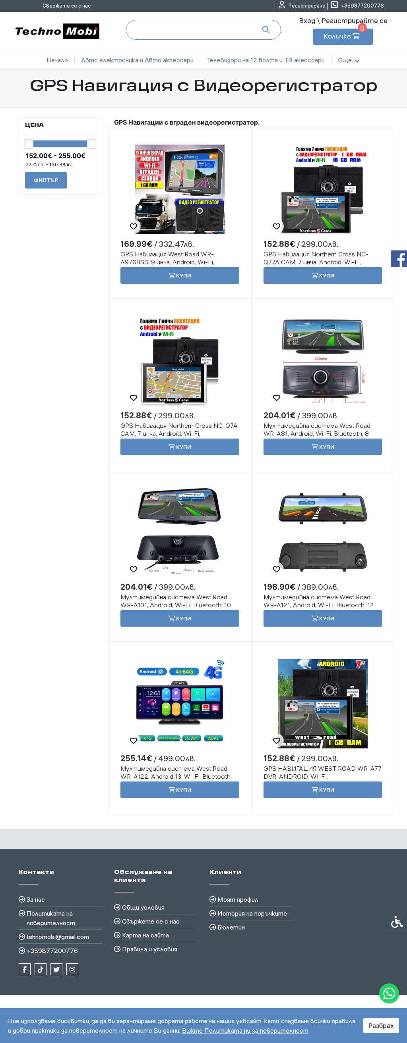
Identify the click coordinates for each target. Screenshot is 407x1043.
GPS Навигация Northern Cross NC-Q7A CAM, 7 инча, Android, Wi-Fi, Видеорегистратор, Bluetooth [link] (179, 433)
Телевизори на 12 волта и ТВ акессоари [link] (266, 60)
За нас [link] (36, 899)
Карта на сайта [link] (145, 935)
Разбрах (381, 1026)
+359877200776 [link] (52, 950)
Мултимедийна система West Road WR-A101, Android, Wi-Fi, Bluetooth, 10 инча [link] (175, 605)
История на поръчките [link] (252, 913)
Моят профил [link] (237, 899)
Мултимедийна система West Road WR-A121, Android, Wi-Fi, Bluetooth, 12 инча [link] (319, 605)
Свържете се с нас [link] (67, 5)
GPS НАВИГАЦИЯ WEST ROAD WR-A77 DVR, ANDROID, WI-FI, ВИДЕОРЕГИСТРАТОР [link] (323, 776)
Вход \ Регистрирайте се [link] (343, 20)
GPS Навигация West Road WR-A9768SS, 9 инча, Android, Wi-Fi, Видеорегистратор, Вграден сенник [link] (175, 262)
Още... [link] (346, 60)
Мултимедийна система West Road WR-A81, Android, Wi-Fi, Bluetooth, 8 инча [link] (317, 433)
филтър (46, 180)
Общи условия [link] (143, 907)
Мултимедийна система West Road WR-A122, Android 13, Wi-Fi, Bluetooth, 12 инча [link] (176, 776)
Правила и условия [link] (149, 949)
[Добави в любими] (133, 226)
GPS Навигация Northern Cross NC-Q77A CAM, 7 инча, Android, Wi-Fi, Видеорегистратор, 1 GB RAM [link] (316, 262)
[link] (389, 993)
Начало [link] (57, 60)
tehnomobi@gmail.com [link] (58, 937)
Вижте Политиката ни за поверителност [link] (245, 1030)
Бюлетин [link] (231, 927)
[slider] (28, 143)
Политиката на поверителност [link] (51, 918)
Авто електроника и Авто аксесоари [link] (137, 60)
